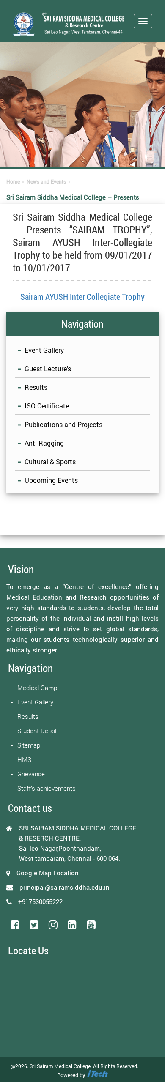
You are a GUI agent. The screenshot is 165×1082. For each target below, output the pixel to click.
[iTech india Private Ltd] (97, 1075)
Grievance (31, 774)
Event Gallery (44, 349)
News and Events (46, 181)
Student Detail (36, 730)
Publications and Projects (63, 424)
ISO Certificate (47, 405)
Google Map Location (47, 872)
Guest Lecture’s (48, 368)
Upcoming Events (51, 480)
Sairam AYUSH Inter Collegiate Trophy (82, 296)
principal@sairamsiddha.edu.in (64, 887)
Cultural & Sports (50, 461)
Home (13, 181)
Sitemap (28, 745)
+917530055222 (40, 901)
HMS (24, 759)
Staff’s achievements (46, 788)
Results (36, 387)
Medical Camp (37, 687)
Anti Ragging (44, 442)
